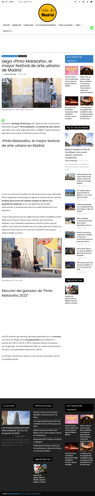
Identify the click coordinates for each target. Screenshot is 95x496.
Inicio (3, 52)
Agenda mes (16, 25)
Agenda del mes (74, 280)
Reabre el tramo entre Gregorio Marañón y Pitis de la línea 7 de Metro (45, 414)
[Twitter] (91, 1)
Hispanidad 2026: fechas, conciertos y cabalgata (47, 440)
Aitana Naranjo (10, 74)
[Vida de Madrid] (47, 13)
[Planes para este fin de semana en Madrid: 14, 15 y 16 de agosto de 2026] (70, 265)
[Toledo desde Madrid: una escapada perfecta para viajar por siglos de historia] (70, 206)
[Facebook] (79, 1)
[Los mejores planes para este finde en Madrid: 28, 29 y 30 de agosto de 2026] (16, 418)
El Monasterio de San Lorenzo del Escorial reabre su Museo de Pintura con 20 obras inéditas (84, 179)
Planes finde (28, 25)
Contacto (7, 31)
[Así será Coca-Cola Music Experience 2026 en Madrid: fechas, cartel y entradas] (71, 100)
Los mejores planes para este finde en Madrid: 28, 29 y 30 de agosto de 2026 (15, 430)
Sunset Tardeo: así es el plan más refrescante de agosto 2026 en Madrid (71, 81)
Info (22, 494)
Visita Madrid (22, 56)
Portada (6, 25)
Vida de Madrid (7, 436)
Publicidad (36, 494)
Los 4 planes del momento (46, 25)
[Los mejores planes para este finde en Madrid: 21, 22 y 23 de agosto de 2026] (70, 192)
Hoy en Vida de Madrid (77, 127)
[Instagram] (83, 1)
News (78, 25)
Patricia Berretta (71, 161)
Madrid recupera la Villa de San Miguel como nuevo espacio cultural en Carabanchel (47, 432)
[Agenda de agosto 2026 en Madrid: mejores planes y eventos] (71, 289)
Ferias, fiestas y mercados (17, 52)
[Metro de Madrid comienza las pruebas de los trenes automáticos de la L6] (70, 220)
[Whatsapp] (3, 120)
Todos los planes (65, 25)
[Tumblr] (87, 1)
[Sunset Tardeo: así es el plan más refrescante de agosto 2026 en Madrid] (71, 70)
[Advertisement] (32, 171)
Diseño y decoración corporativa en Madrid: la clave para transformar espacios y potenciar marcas (85, 237)
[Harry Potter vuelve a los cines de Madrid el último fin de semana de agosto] (70, 251)
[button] (75, 2)
